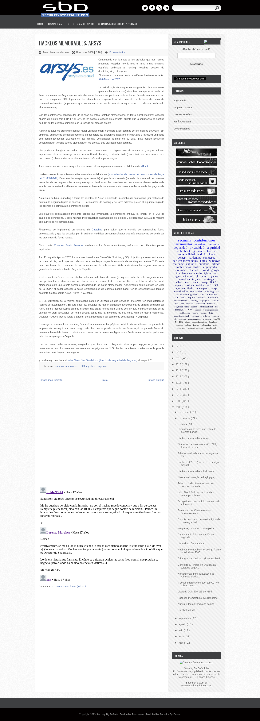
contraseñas (196, 291)
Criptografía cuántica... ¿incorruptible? (199, 558)
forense (201, 297)
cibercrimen (182, 282)
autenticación (181, 291)
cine (202, 294)
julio (181, 630)
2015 (179, 364)
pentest (182, 257)
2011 (179, 388)
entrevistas (180, 270)
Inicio (40, 24)
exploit (191, 297)
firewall (189, 303)
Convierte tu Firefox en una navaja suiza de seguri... (197, 566)
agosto (183, 624)
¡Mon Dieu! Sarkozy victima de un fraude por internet (196, 494)
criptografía (205, 300)
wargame (207, 319)
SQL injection (88, 366)
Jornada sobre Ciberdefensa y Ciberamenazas (194, 512)
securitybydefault (181, 316)
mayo (182, 642)
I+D (67, 24)
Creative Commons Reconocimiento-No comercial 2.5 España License (199, 675)
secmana (184, 240)
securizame (181, 328)
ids (175, 319)
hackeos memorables (67, 366)
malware (213, 244)
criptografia (210, 266)
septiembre (185, 618)
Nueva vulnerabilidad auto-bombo (196, 604)
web (183, 297)
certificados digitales (186, 294)
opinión (214, 276)
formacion (200, 303)
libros (203, 260)
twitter (197, 266)
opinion (200, 285)
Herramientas (54, 24)
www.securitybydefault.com (196, 685)
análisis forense (207, 251)
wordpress (205, 316)
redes (215, 325)
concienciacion (180, 300)
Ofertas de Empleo (83, 24)
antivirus (191, 263)
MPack (144, 166)
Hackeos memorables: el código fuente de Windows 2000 (199, 551)
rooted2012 (212, 303)
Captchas (97, 229)
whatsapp (209, 279)
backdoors (213, 322)
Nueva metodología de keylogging (196, 477)
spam (204, 276)
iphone (207, 273)
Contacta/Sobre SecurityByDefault (117, 24)
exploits (179, 285)
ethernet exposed (199, 270)
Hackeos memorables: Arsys (70, 43)
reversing (178, 263)
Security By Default (107, 714)
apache (194, 306)
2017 (179, 352)
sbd (177, 297)
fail (182, 303)
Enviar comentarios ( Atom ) (70, 586)
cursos (216, 300)
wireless (195, 316)
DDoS (213, 282)
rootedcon (184, 279)
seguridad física (182, 306)
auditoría (204, 263)
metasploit (202, 288)
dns (217, 306)
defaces (188, 325)
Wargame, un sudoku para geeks (196, 528)
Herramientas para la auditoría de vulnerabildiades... (196, 575)
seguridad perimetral (195, 328)
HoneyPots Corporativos (191, 543)
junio (182, 636)
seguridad (180, 247)
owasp (204, 282)
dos (177, 303)
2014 (179, 370)
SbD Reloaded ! (186, 610)
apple (178, 276)
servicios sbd (211, 328)
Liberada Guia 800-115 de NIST (195, 591)
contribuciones (204, 240)
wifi (209, 285)
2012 (179, 382)
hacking (189, 251)
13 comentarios (116, 52)
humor (204, 313)
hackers (190, 285)
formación (212, 297)
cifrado (216, 263)
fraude (194, 282)
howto (195, 313)
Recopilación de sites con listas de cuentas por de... (197, 430)
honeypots (212, 294)
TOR (181, 322)
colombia (179, 325)
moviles (182, 319)
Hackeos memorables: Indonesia (196, 471)
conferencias (183, 266)
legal (211, 313)
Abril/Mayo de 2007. (109, 79)
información (206, 325)
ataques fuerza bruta (199, 322)
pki (197, 276)
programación (194, 319)
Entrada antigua (155, 380)
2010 (179, 395)
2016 (179, 358)
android (202, 254)
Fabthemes (138, 714)
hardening (195, 257)
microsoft (188, 276)
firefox (191, 288)
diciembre (184, 412)
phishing (209, 291)
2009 (179, 401)
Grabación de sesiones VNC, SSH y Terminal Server (198, 446)
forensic (196, 325)
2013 (179, 376)
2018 (179, 346)
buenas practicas (210, 310)
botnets (216, 316)
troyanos (102, 366)
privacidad (197, 247)
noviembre (185, 418)
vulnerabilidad (186, 254)
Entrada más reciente (50, 380)
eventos (200, 244)
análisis (198, 310)
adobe (187, 322)
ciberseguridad (206, 306)
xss (217, 291)
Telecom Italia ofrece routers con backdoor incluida (196, 485)
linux (212, 254)
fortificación (184, 313)
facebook (187, 273)
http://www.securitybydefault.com (190, 671)
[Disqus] (101, 435)
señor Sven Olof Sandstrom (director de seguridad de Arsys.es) (102, 360)
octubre (183, 424)
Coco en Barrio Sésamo (68, 245)
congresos (209, 257)
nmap (214, 288)
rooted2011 (180, 309)
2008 (179, 407)
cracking (194, 300)
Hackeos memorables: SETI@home (198, 597)
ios (178, 273)
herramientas (183, 244)
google (215, 270)
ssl (215, 273)
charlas (198, 273)
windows (214, 260)
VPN (190, 310)
